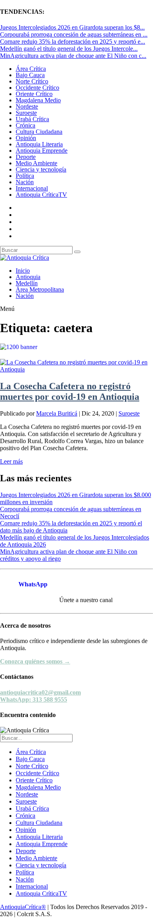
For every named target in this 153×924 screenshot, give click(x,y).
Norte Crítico (32, 81)
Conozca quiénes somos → (35, 661)
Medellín (27, 283)
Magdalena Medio (38, 100)
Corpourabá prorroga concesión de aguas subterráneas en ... (74, 34)
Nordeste (27, 106)
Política (25, 175)
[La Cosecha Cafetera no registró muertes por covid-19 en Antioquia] (76, 369)
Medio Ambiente (36, 163)
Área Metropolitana (40, 289)
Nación (25, 182)
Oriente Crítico (34, 94)
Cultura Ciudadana (39, 131)
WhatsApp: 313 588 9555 (33, 699)
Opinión (26, 138)
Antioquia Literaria (39, 144)
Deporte (26, 156)
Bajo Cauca (30, 75)
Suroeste (26, 112)
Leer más (11, 461)
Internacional (32, 188)
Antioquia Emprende (41, 150)
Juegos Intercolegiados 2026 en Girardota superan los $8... (72, 27)
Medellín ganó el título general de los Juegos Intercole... (69, 48)
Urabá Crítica (32, 119)
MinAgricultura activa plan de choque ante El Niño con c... (73, 55)
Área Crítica (31, 68)
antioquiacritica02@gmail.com (40, 692)
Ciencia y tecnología (41, 169)
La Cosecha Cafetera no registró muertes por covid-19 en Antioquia (69, 391)
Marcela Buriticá (56, 413)
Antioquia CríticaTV (41, 194)
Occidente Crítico (37, 87)
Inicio (23, 270)
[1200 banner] (76, 347)
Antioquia (28, 277)
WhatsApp (32, 584)
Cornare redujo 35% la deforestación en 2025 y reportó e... (72, 41)
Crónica (25, 125)
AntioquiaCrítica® (23, 907)
